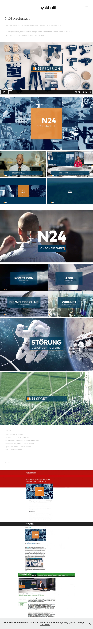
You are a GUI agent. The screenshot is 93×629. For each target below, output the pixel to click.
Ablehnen (45, 625)
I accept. (81, 622)
